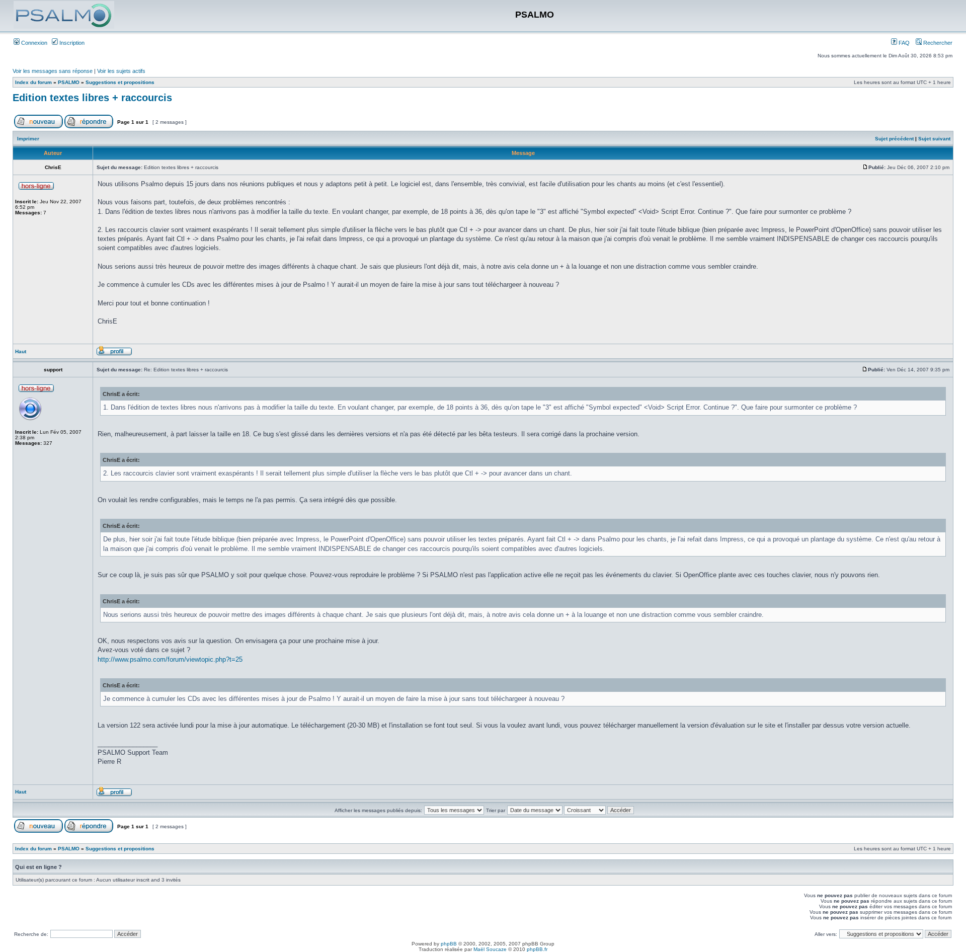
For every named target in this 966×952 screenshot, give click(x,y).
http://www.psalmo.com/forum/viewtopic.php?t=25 (170, 659)
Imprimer (28, 138)
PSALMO (68, 82)
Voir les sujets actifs (121, 71)
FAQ (903, 43)
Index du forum (33, 82)
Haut (20, 351)
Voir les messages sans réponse (53, 71)
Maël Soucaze (490, 949)
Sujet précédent (894, 138)
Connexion (33, 43)
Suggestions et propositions (120, 82)
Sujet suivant (934, 138)
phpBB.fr (537, 949)
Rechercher (937, 43)
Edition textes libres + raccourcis (92, 97)
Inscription (71, 43)
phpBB (449, 943)
